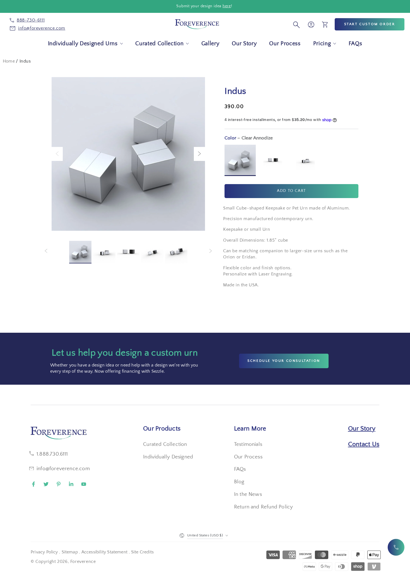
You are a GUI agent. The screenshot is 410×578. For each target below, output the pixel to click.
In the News (248, 494)
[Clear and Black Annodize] (305, 160)
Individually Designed (168, 457)
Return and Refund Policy (263, 507)
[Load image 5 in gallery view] (176, 252)
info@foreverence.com (63, 469)
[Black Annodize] (272, 160)
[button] (295, 24)
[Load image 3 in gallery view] (128, 252)
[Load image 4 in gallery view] (152, 252)
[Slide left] (57, 154)
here (227, 6)
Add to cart (291, 191)
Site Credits (142, 552)
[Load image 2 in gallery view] (104, 252)
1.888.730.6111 (52, 454)
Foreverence (83, 561)
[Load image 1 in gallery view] (80, 252)
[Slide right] (199, 154)
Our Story (361, 428)
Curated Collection (165, 444)
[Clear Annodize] (240, 160)
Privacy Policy (44, 552)
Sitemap (70, 552)
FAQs (240, 469)
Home (9, 61)
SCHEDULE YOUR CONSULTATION (283, 361)
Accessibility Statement (104, 552)
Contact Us (364, 444)
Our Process (248, 457)
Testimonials (248, 444)
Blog (239, 482)
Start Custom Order (369, 24)
